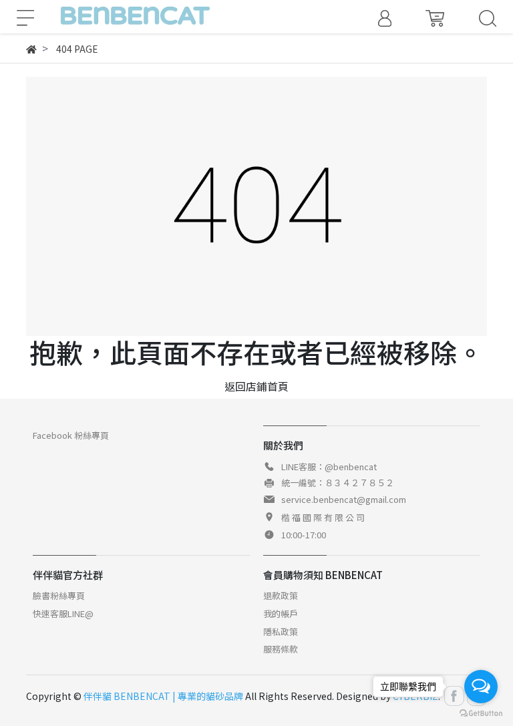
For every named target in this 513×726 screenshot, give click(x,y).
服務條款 (280, 649)
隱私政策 (280, 631)
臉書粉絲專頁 (59, 595)
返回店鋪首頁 (256, 386)
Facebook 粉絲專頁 (71, 435)
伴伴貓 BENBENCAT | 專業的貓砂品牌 (163, 696)
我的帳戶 (280, 613)
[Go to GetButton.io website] (481, 712)
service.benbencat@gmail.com (343, 499)
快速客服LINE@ (63, 613)
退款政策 (280, 595)
